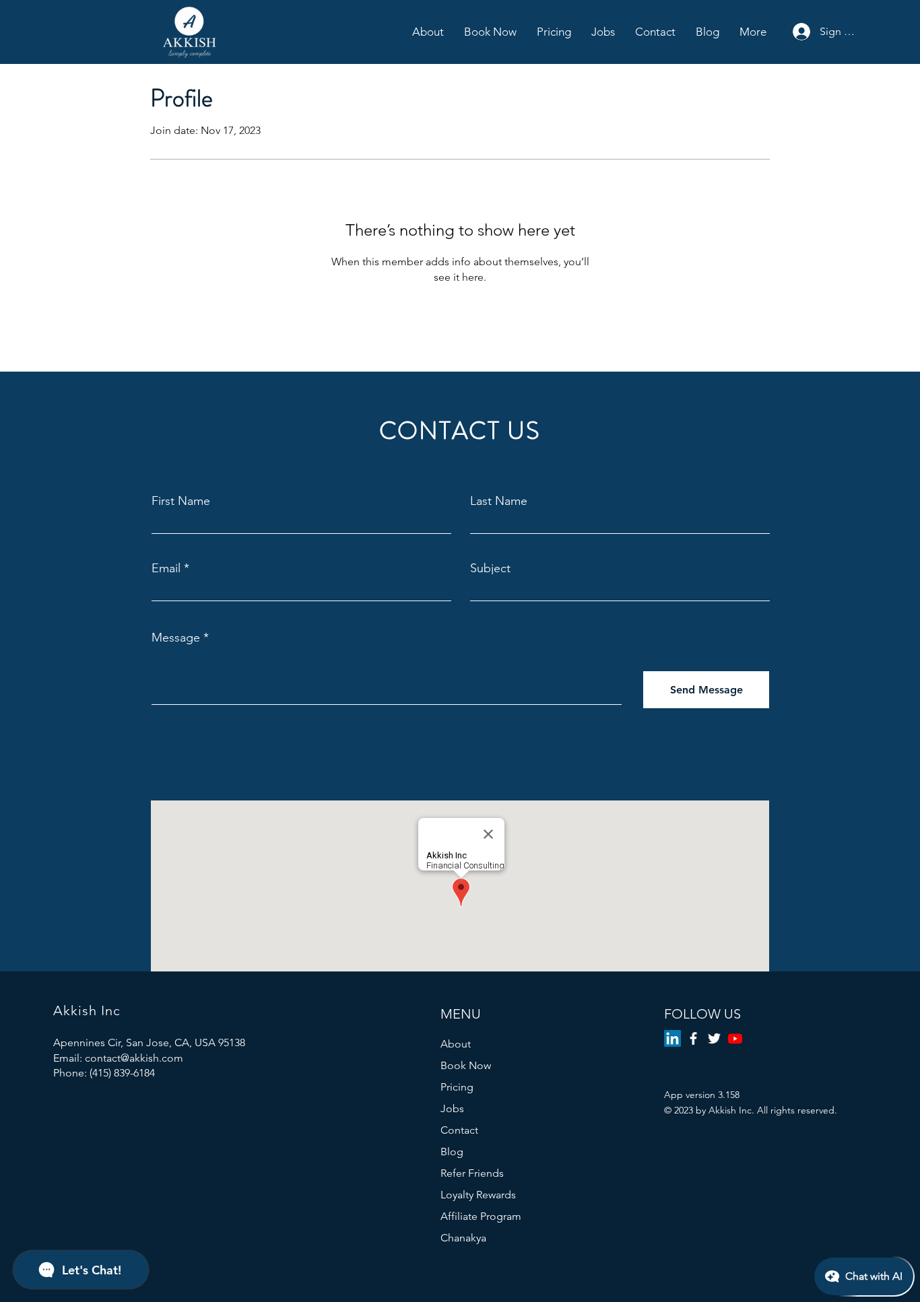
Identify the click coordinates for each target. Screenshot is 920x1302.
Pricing (456, 1087)
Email (166, 568)
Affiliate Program (480, 1216)
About (455, 1043)
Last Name (498, 501)
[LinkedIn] (672, 1038)
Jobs (452, 1108)
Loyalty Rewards (478, 1194)
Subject (490, 568)
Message (176, 637)
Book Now (465, 1065)
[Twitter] (714, 1038)
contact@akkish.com (134, 1058)
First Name (181, 501)
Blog (451, 1151)
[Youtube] (735, 1038)
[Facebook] (693, 1038)
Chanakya (463, 1237)
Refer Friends (472, 1173)
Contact (459, 1130)
